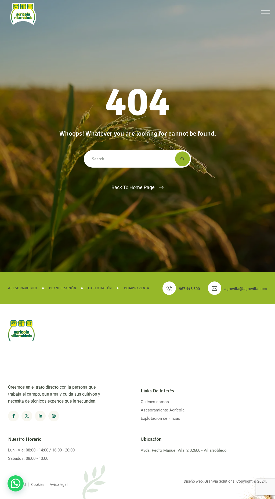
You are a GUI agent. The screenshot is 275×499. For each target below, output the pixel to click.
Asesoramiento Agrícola (162, 410)
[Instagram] (53, 416)
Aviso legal (58, 484)
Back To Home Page (133, 187)
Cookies (37, 484)
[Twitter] (26, 416)
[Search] (182, 158)
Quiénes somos (155, 401)
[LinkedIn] (40, 416)
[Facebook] (13, 416)
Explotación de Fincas (160, 418)
